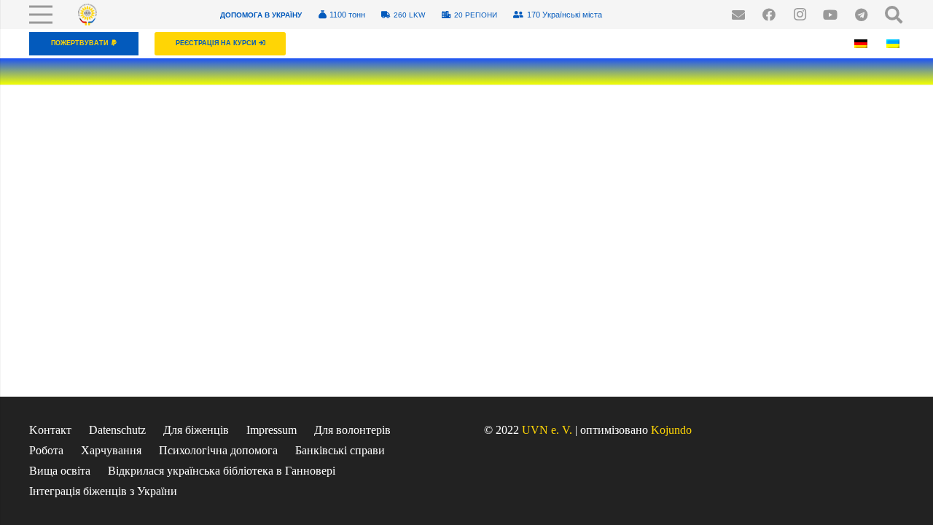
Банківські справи (340, 450)
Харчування (111, 450)
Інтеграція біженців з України (103, 491)
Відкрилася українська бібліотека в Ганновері (221, 470)
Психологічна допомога (218, 450)
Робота (46, 450)
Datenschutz (117, 430)
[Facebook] (769, 14)
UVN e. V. (547, 430)
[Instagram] (799, 14)
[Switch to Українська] (895, 43)
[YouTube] (830, 14)
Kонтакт (50, 430)
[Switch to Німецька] (863, 43)
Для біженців (196, 430)
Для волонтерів (352, 430)
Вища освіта (59, 470)
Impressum (271, 430)
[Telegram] (861, 14)
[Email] (738, 14)
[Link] (87, 15)
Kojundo (671, 430)
